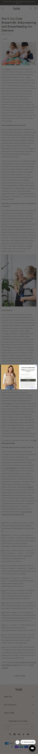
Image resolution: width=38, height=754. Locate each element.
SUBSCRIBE (28, 380)
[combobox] (22, 377)
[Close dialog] (36, 366)
